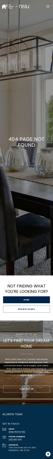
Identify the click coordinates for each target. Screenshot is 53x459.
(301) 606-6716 (15, 439)
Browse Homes (26, 309)
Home (27, 300)
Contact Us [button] (26, 389)
